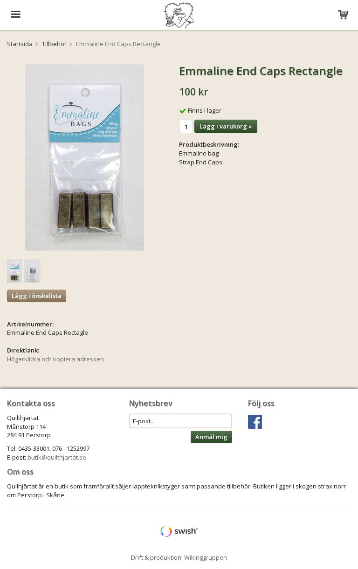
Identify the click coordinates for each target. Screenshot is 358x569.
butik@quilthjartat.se (57, 457)
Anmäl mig (211, 437)
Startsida (20, 44)
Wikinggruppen (205, 557)
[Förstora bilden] (84, 157)
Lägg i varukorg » (226, 126)
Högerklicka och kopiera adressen (55, 359)
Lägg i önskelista (37, 295)
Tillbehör (54, 44)
